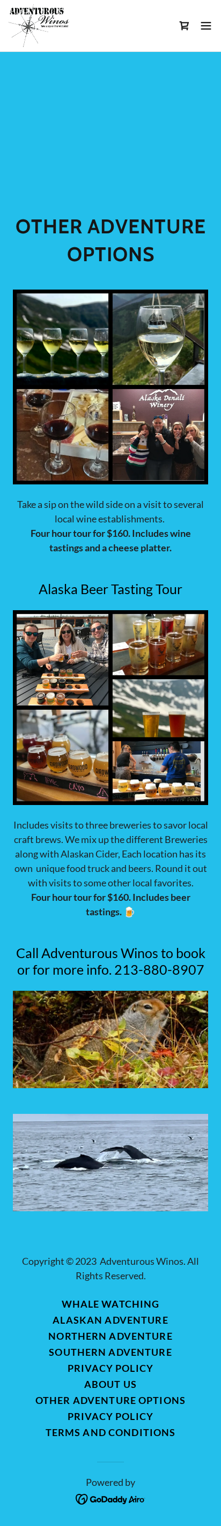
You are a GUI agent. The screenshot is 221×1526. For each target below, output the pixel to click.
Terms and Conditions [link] (111, 1432)
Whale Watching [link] (111, 1304)
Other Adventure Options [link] (110, 1400)
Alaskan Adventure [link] (110, 1320)
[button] (206, 25)
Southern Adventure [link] (110, 1352)
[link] (39, 25)
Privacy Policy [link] (110, 1368)
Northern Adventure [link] (110, 1336)
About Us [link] (110, 1384)
